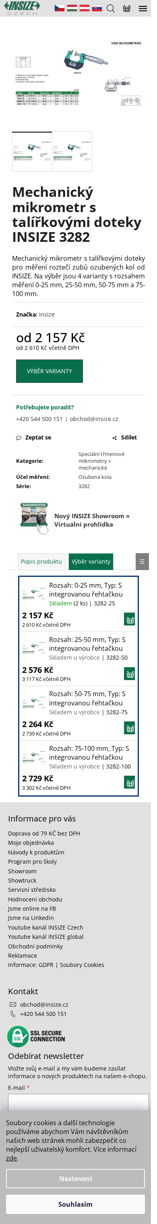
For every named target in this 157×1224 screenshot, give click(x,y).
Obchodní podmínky (35, 946)
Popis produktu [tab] (41, 561)
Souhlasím (75, 1204)
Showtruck (22, 880)
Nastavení (75, 1178)
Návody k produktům (36, 852)
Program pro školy (32, 861)
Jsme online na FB (32, 908)
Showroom (22, 871)
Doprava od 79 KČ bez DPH (44, 833)
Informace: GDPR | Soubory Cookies (56, 965)
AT (84, 8)
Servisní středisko (32, 889)
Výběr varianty (49, 371)
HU (72, 8)
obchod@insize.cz (94, 419)
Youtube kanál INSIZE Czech (45, 927)
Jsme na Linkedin (31, 918)
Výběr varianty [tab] (91, 561)
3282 (84, 486)
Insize (47, 314)
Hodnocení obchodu (35, 899)
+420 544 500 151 (39, 419)
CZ (59, 8)
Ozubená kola (95, 476)
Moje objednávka (31, 842)
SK (97, 8)
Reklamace (22, 955)
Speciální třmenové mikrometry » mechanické (101, 460)
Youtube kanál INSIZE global (46, 936)
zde (11, 1158)
